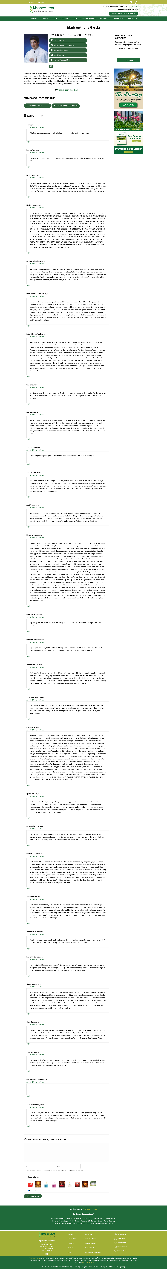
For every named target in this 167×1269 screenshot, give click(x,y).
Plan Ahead (104, 19)
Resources (117, 19)
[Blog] (136, 2)
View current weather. (67, 90)
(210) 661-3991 (83, 1209)
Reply (28, 142)
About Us (33, 19)
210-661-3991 (133, 6)
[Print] (51, 66)
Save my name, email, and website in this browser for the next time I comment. (54, 1171)
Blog (69, 1252)
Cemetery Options (87, 19)
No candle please (35, 1191)
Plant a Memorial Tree (62, 60)
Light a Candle (59, 40)
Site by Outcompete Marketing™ (104, 1267)
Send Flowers (59, 55)
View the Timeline (35, 105)
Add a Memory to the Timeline (64, 45)
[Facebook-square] (130, 2)
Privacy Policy (120, 1267)
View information (34, 1258)
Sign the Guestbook (60, 50)
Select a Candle (33, 1177)
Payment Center (90, 1248)
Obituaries (131, 19)
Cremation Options (67, 19)
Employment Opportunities (93, 1252)
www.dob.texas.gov (88, 1262)
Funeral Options (49, 19)
